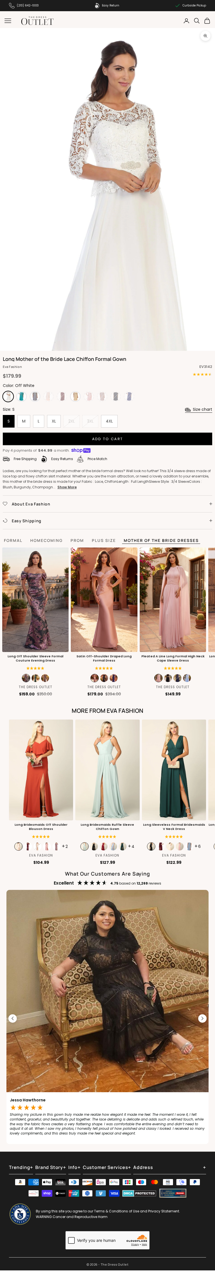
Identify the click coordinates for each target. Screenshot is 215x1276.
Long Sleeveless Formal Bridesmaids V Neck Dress (174, 827)
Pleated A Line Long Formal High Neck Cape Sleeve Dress (172, 658)
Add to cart (107, 439)
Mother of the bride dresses (161, 540)
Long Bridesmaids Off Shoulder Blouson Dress (41, 827)
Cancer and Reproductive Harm (80, 1216)
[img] (104, 668)
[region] (107, 1018)
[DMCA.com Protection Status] (139, 1193)
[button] (35, 668)
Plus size (104, 540)
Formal (13, 540)
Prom (77, 540)
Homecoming (46, 540)
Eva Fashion (12, 367)
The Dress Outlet (35, 687)
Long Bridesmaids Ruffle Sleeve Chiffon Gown (107, 827)
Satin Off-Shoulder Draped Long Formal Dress (104, 658)
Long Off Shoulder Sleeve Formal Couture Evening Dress (35, 658)
